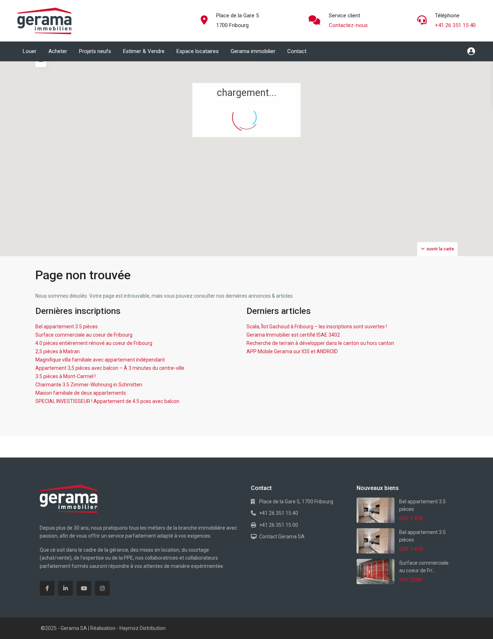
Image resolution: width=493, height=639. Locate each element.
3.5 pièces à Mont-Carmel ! (65, 376)
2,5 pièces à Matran (57, 351)
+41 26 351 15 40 (455, 25)
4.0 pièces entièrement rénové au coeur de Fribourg (93, 343)
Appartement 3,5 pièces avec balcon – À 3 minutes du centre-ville (109, 368)
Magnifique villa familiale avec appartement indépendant (100, 360)
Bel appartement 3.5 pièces (66, 326)
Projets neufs (95, 51)
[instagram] (102, 588)
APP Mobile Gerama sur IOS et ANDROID (292, 351)
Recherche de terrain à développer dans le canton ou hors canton (320, 343)
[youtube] (84, 588)
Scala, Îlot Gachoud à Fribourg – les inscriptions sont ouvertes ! (317, 326)
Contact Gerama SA (282, 536)
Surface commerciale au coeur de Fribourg (83, 335)
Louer (29, 51)
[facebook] (47, 588)
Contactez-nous (348, 25)
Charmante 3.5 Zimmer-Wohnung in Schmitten (88, 385)
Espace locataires (197, 51)
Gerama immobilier (253, 51)
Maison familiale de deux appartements (80, 393)
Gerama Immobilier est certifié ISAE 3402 (293, 335)
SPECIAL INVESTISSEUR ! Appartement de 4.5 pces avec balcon (107, 401)
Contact (296, 51)
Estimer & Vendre (144, 51)
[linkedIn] (65, 588)
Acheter (57, 51)
